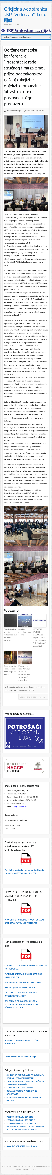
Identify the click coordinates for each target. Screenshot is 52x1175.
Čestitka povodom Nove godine (24, 632)
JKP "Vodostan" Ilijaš (14, 111)
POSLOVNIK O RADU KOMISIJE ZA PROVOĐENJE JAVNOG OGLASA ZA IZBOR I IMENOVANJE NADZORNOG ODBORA (25, 1126)
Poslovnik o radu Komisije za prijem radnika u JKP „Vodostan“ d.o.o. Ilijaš (24, 673)
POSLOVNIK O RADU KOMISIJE (20, 1117)
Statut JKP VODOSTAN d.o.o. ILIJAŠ (22, 1146)
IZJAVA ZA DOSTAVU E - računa (20, 1088)
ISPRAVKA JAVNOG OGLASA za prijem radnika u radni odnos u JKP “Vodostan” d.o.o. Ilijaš (39, 637)
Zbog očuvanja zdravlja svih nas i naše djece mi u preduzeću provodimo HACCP (25, 688)
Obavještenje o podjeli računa (33, 697)
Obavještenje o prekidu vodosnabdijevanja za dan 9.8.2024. (10, 634)
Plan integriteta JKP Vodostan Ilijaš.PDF (23, 982)
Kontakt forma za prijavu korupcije (20, 1057)
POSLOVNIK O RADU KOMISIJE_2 (21, 1120)
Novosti (41, 111)
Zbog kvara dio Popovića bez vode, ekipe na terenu (10, 670)
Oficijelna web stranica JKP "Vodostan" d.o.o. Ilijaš (25, 14)
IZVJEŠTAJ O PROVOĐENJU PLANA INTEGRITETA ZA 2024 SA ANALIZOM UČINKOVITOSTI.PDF (21, 1004)
